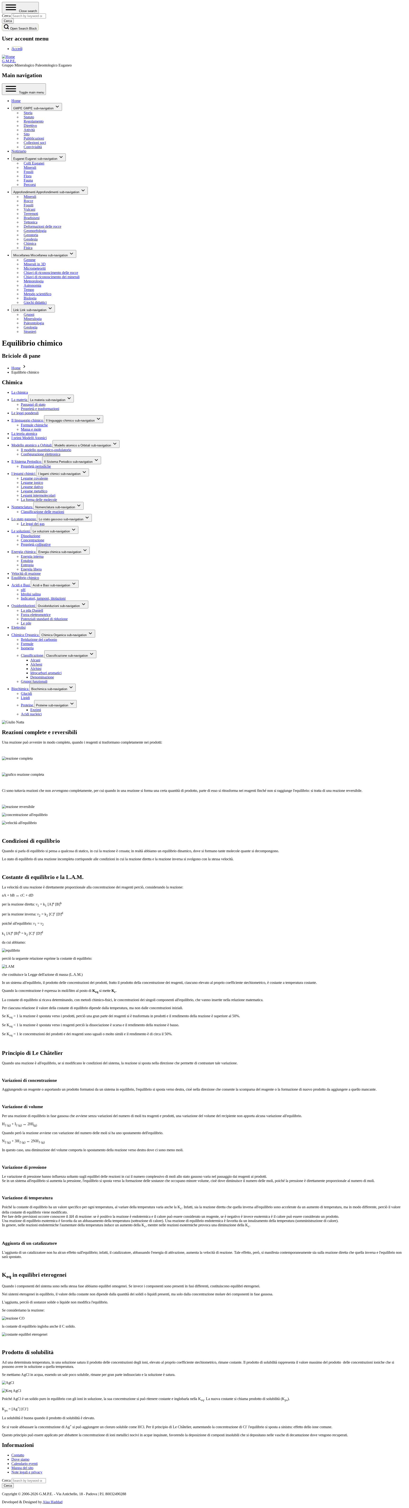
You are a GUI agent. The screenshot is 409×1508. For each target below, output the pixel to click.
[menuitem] (16, 48)
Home (16, 368)
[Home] (8, 57)
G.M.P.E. (9, 61)
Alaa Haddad (52, 1502)
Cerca (6, 1480)
